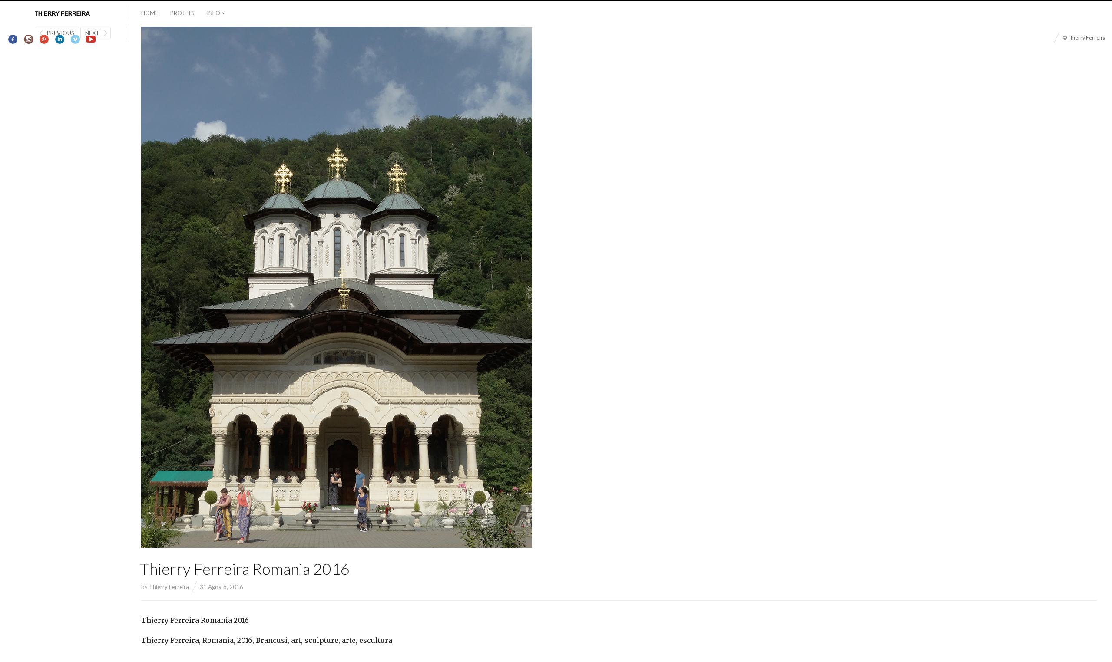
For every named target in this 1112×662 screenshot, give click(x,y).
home (149, 13)
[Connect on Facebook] (13, 39)
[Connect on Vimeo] (75, 39)
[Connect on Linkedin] (59, 39)
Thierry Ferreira (169, 586)
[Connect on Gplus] (44, 39)
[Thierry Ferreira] (63, 14)
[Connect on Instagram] (29, 39)
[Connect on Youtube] (91, 39)
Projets (182, 13)
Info (213, 13)
